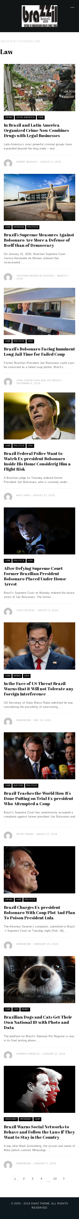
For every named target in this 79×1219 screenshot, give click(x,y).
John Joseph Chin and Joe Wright (39, 380)
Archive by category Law (20, 41)
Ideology (11, 1119)
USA (30, 341)
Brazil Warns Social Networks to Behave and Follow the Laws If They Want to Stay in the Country (39, 1132)
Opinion (19, 227)
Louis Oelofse (25, 610)
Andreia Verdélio (28, 1053)
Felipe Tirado (24, 834)
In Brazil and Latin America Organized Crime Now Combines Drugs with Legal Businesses (36, 130)
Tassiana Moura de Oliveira (35, 275)
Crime (9, 117)
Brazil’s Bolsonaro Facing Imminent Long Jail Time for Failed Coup (39, 351)
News (17, 675)
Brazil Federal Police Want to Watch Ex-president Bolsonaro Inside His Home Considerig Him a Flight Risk (37, 461)
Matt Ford (23, 495)
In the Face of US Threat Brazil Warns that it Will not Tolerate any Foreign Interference (39, 689)
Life (16, 1009)
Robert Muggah (26, 161)
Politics (32, 227)
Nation (18, 785)
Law (40, 117)
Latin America (25, 117)
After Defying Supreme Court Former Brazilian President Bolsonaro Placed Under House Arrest (35, 576)
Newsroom (23, 720)
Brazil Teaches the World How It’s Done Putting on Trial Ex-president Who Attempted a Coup (38, 798)
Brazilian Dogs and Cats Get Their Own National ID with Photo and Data (38, 1022)
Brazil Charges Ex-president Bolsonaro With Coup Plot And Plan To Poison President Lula (39, 912)
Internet (25, 1119)
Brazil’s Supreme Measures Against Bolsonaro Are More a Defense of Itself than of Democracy (39, 240)
